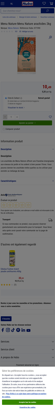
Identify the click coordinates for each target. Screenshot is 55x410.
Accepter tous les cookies (27, 402)
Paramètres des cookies (28, 407)
